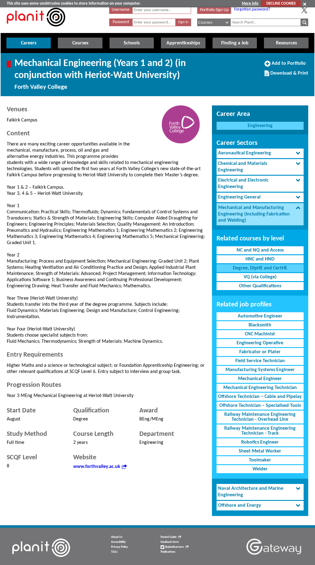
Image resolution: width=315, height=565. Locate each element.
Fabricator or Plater (260, 352)
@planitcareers (174, 547)
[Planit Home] (36, 29)
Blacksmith (260, 325)
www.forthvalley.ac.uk (96, 466)
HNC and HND (259, 259)
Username (121, 10)
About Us (116, 537)
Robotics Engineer (260, 442)
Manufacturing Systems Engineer (260, 369)
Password (121, 22)
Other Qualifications (260, 286)
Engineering (260, 125)
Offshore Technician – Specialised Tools (260, 405)
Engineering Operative (260, 343)
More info (250, 4)
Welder (260, 469)
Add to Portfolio (288, 66)
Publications (168, 552)
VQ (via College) (260, 277)
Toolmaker (260, 460)
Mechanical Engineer (260, 378)
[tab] (260, 153)
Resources (286, 43)
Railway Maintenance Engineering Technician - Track (260, 431)
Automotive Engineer (260, 316)
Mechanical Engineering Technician (260, 387)
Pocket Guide (169, 537)
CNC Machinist (260, 334)
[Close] (305, 4)
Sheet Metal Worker (260, 451)
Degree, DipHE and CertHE (260, 268)
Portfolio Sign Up (214, 10)
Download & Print (288, 75)
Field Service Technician (260, 360)
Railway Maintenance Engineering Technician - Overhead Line (260, 417)
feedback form (170, 542)
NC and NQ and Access (260, 250)
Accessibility (118, 542)
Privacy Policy (119, 547)
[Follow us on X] (304, 10)
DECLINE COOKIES (281, 4)
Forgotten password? (252, 9)
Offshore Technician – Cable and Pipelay (260, 396)
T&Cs (114, 552)
